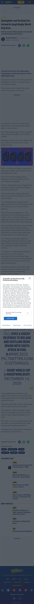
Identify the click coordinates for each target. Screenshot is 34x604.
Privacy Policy (28, 325)
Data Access (17, 325)
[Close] (30, 279)
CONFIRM (10, 318)
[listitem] (17, 313)
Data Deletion (6, 325)
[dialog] (17, 302)
